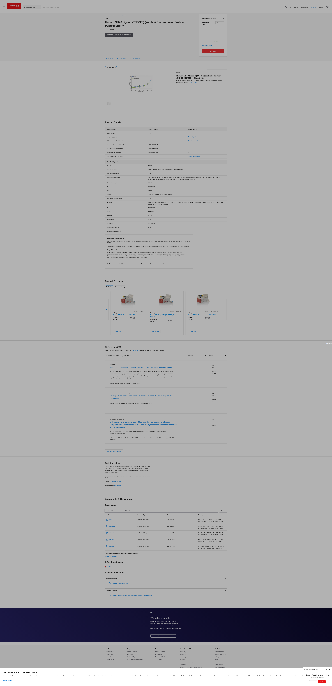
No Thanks (313, 682)
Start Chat (322, 681)
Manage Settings (8, 680)
